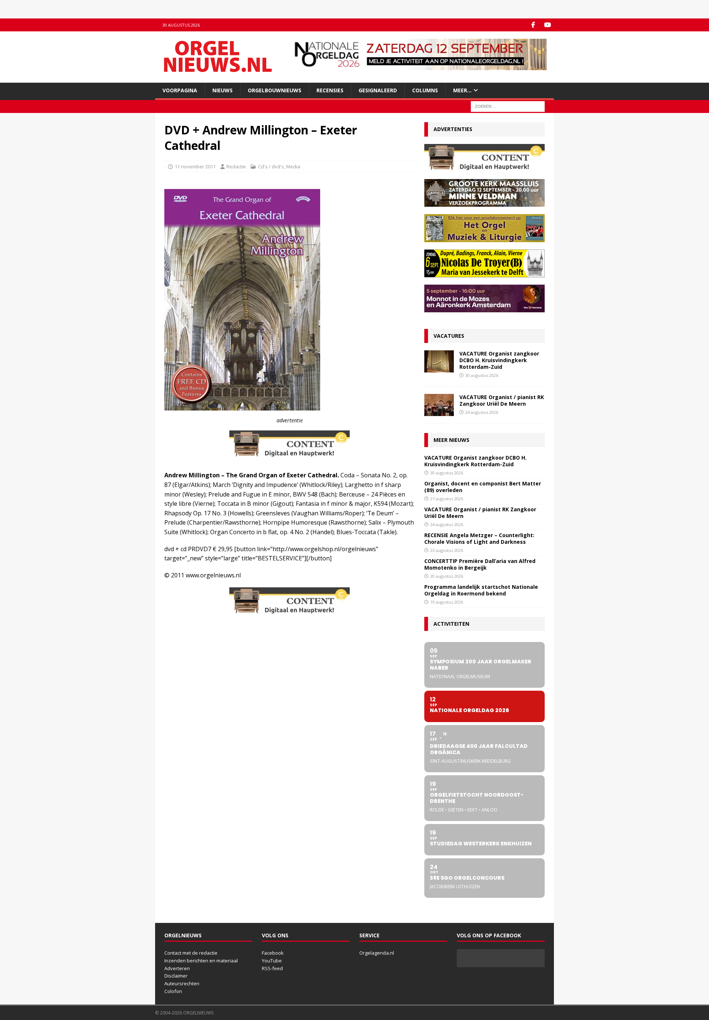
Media (293, 166)
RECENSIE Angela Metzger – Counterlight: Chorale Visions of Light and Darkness (479, 538)
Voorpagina (179, 90)
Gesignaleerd (378, 90)
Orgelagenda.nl (376, 952)
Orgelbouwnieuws (274, 90)
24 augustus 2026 (481, 412)
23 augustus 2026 (446, 550)
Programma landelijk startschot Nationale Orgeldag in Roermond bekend (481, 590)
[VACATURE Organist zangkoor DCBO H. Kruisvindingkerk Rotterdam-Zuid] (439, 361)
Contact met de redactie (191, 952)
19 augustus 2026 (446, 602)
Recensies (329, 90)
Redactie (236, 166)
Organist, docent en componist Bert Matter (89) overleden (482, 487)
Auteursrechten (181, 983)
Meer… (462, 90)
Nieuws (222, 90)
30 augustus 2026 (481, 375)
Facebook (273, 952)
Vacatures (449, 335)
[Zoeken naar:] (508, 106)
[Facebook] (533, 24)
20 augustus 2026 (446, 576)
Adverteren (177, 968)
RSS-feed (272, 968)
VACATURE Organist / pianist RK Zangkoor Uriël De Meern (501, 400)
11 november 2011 (195, 166)
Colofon (173, 991)
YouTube (272, 960)
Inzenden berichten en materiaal (201, 960)
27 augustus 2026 (446, 498)
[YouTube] (547, 24)
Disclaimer (176, 975)
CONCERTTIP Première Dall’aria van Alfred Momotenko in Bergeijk (479, 564)
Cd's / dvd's (271, 166)
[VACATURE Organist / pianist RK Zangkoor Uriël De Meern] (439, 405)
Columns (425, 90)
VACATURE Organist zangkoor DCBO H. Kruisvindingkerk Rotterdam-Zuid (499, 360)
